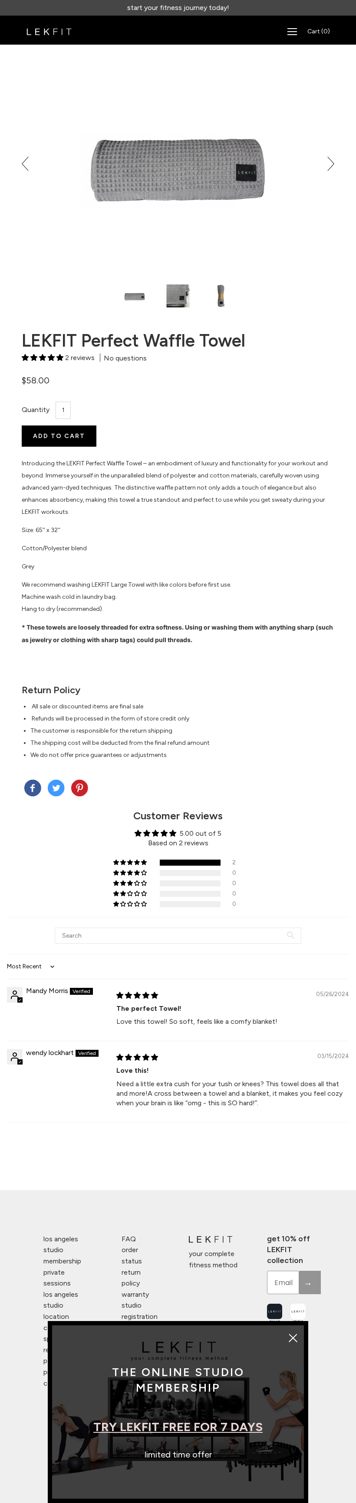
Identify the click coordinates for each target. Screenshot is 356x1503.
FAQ (129, 1239)
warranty (135, 1294)
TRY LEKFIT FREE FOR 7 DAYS (178, 1426)
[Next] (327, 164)
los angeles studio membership (62, 1250)
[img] (137, 995)
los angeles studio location (60, 1305)
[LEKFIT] (32, 788)
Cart (318, 31)
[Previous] (29, 164)
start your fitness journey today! (178, 7)
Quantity (35, 410)
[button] (43, 358)
